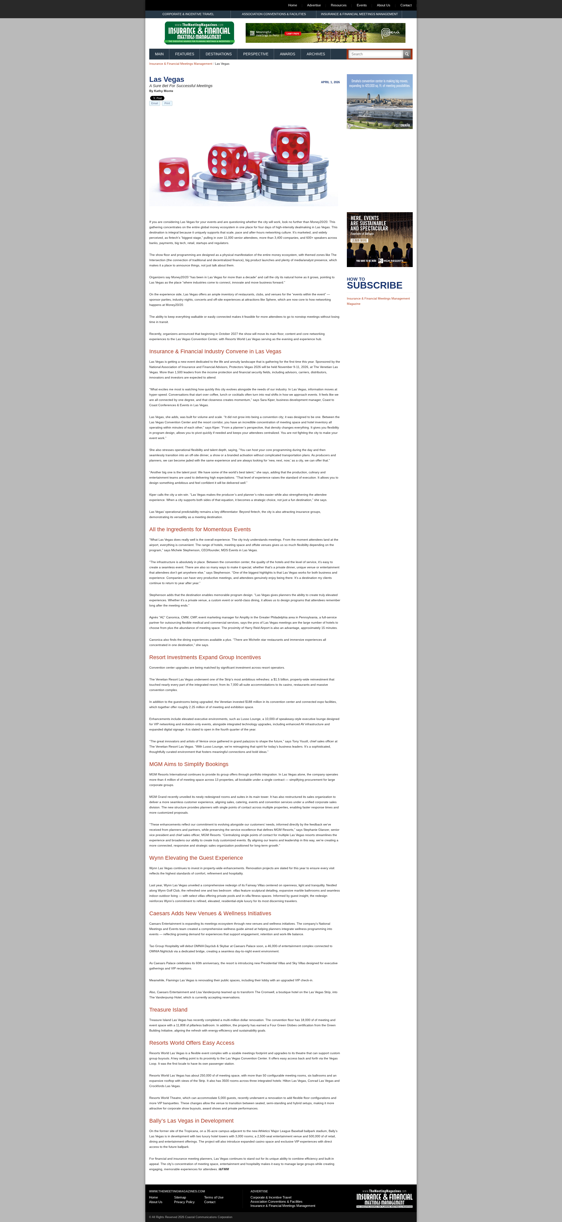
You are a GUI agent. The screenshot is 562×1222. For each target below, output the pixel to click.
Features (184, 54)
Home (292, 5)
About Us (383, 5)
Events (362, 5)
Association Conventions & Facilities (274, 14)
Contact (406, 5)
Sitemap (180, 1197)
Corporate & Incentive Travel (188, 14)
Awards (287, 54)
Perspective (255, 54)
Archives (316, 54)
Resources (339, 5)
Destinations (219, 54)
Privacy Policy (184, 1202)
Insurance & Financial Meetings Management (359, 14)
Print (167, 103)
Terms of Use (213, 1197)
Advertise (314, 5)
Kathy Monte (163, 91)
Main (159, 54)
